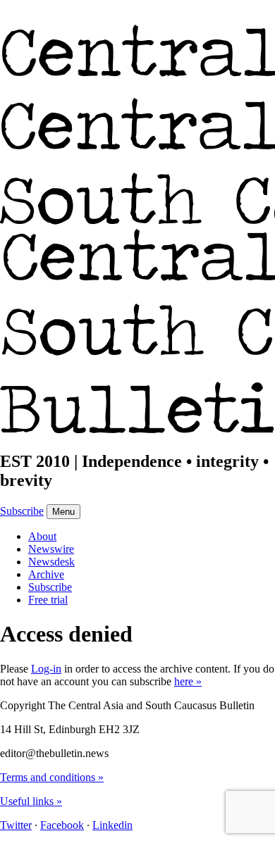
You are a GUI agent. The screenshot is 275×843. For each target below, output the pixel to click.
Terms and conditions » (52, 777)
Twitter (16, 825)
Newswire (51, 549)
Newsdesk (51, 562)
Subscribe (22, 511)
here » (188, 681)
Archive (46, 574)
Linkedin (112, 825)
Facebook (62, 825)
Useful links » (31, 801)
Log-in (46, 669)
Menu (63, 511)
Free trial (48, 600)
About (42, 536)
